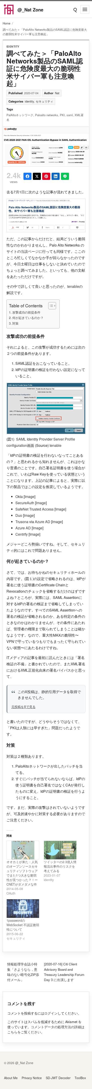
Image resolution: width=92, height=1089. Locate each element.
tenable (73, 286)
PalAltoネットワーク (19, 115)
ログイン (51, 1013)
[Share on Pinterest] (46, 176)
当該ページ (30, 251)
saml (70, 115)
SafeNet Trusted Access (34, 509)
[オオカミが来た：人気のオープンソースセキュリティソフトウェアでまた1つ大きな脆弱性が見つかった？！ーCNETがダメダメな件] (22, 850)
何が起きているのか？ (28, 317)
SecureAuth (24, 502)
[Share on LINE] (65, 176)
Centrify (21, 534)
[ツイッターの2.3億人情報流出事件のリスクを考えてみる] (60, 850)
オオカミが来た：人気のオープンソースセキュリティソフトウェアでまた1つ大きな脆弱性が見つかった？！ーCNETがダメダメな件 (22, 873)
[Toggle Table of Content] (50, 306)
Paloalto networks (46, 115)
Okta (19, 496)
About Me (11, 1078)
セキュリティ (44, 101)
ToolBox (80, 1078)
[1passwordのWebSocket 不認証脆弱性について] (22, 908)
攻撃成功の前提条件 (26, 312)
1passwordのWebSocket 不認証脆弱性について (22, 925)
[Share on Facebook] (27, 176)
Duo (18, 515)
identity (12, 46)
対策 (15, 323)
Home (6, 23)
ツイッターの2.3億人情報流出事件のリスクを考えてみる (60, 866)
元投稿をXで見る (23, 706)
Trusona (21, 521)
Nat (57, 93)
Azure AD (42, 521)
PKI (62, 115)
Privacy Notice (32, 1078)
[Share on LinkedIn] (56, 176)
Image (29, 496)
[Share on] (37, 176)
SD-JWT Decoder (58, 1078)
